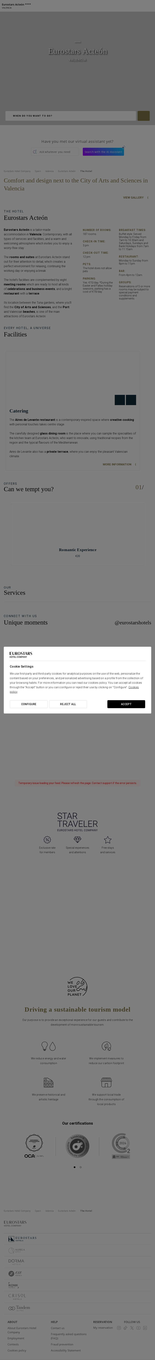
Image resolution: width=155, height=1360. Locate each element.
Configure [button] (28, 704)
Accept (126, 704)
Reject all (68, 704)
